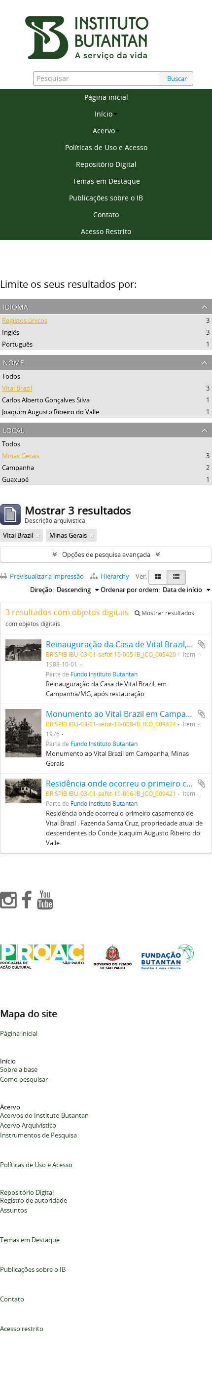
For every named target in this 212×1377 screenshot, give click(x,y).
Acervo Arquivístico (28, 1125)
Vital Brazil (17, 388)
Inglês (10, 332)
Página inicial (106, 97)
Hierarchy (115, 576)
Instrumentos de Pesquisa (38, 1135)
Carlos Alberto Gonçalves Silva (46, 399)
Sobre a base (18, 1069)
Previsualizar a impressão (46, 576)
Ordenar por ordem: (130, 589)
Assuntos (13, 1210)
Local (13, 429)
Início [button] (103, 113)
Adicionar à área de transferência (202, 644)
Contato (106, 214)
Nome (13, 361)
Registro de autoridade (33, 1200)
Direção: (42, 589)
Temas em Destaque (106, 181)
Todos (11, 376)
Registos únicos (24, 320)
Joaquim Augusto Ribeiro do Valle (50, 411)
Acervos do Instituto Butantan (44, 1115)
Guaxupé (15, 479)
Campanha (18, 467)
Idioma (15, 306)
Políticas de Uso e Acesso (106, 147)
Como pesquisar (24, 1079)
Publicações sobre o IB (106, 197)
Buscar (177, 78)
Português (17, 344)
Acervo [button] (104, 130)
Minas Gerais (20, 455)
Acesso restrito (21, 1328)
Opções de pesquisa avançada (106, 554)
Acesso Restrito (106, 231)
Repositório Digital (106, 164)
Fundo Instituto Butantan (104, 674)
